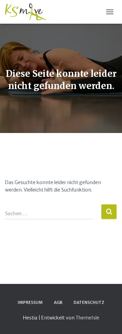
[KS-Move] (28, 11)
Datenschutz (89, 302)
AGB (58, 302)
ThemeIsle (87, 318)
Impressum (30, 302)
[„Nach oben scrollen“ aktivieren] (108, 320)
